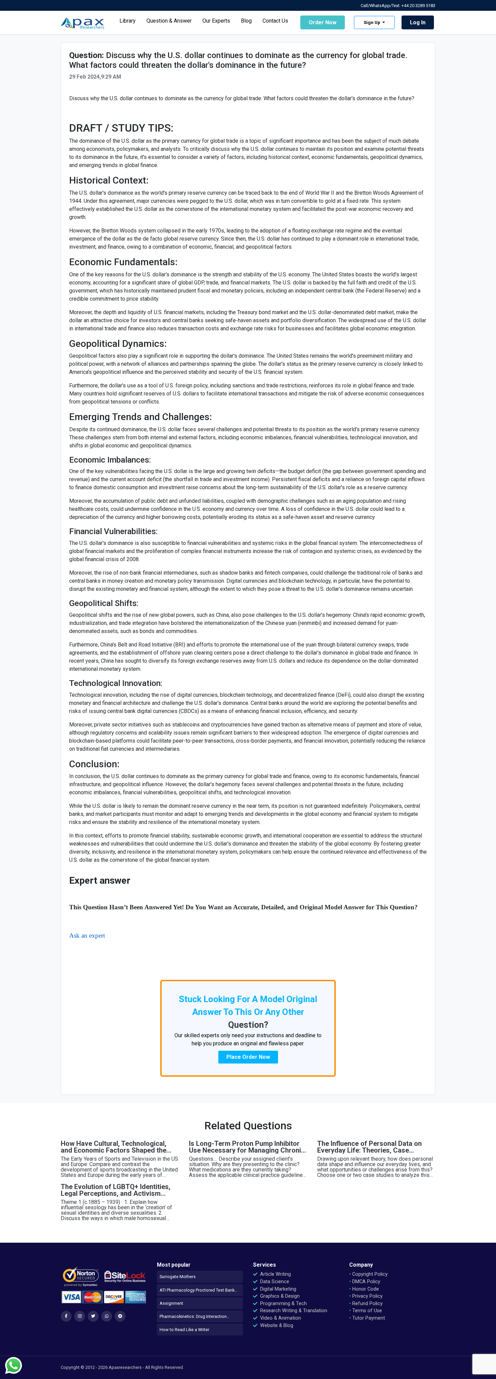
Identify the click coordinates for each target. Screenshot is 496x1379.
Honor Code (364, 1289)
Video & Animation (280, 1318)
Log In (417, 22)
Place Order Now (248, 1057)
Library (127, 21)
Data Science (274, 1282)
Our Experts (216, 21)
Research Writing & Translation (293, 1311)
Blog (246, 21)
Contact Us (275, 21)
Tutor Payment (367, 1318)
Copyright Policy (368, 1274)
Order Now (322, 22)
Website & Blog (276, 1325)
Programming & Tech (283, 1303)
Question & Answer (169, 21)
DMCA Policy (364, 1282)
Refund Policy (366, 1303)
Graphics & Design (279, 1296)
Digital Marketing (277, 1289)
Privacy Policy (366, 1296)
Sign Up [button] (372, 22)
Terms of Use (365, 1311)
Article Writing (275, 1274)
